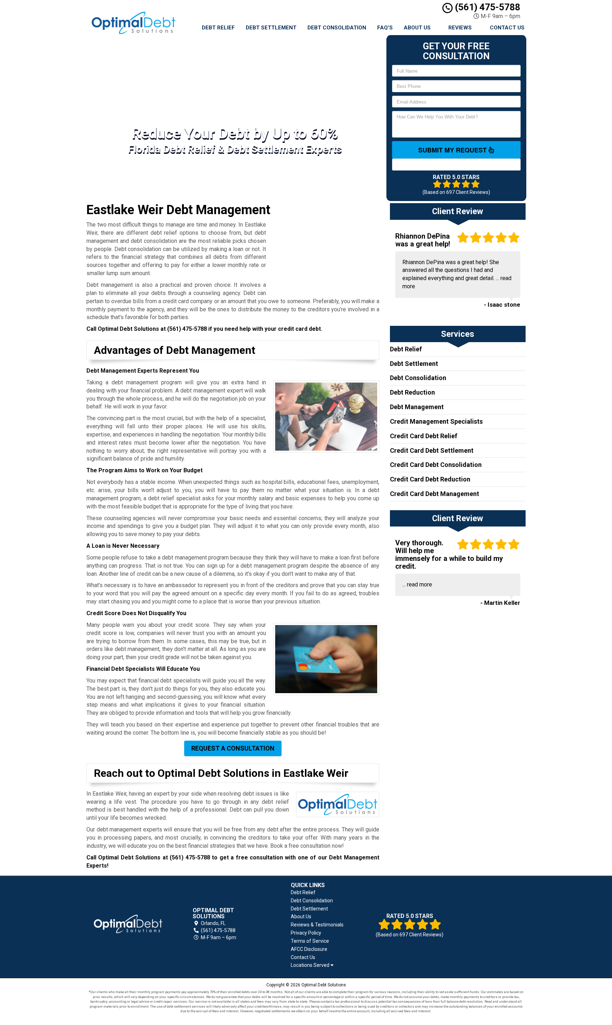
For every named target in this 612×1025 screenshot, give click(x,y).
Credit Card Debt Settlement (432, 450)
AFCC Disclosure (309, 949)
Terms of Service (310, 941)
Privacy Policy (306, 933)
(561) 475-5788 (486, 7)
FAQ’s (385, 27)
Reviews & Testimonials (317, 924)
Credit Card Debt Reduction (430, 479)
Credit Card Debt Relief (423, 436)
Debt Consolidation (336, 27)
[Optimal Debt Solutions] (128, 924)
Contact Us (507, 27)
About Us (417, 27)
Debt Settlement (271, 27)
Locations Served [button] (310, 965)
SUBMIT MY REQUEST (453, 150)
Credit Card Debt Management (434, 493)
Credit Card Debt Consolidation (436, 464)
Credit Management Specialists (436, 421)
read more (419, 584)
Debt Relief (218, 27)
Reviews (460, 27)
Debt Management (417, 407)
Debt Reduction (412, 392)
